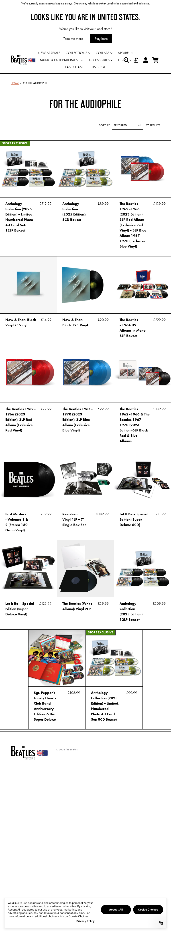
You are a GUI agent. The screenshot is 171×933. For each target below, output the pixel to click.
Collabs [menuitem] (102, 52)
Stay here (101, 38)
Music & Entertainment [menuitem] (60, 60)
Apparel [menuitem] (124, 52)
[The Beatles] (23, 60)
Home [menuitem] (123, 60)
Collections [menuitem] (76, 52)
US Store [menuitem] (99, 67)
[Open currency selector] (136, 60)
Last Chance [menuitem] (75, 67)
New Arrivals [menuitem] (49, 52)
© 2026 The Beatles (66, 749)
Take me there (73, 38)
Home (15, 83)
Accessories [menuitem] (99, 60)
